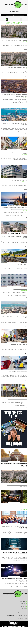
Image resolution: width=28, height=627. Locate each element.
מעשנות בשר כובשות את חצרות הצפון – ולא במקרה (14, 504)
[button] (14, 15)
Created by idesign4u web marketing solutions (14, 626)
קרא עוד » (25, 49)
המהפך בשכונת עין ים (22, 264)
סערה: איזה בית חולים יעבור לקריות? (18, 180)
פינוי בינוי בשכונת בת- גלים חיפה (19, 344)
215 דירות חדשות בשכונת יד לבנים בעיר (17, 67)
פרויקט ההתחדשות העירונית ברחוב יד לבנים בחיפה (14, 40)
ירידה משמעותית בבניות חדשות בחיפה (17, 399)
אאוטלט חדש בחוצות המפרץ (20, 289)
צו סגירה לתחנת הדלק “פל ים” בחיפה (18, 371)
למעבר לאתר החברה (22, 618)
